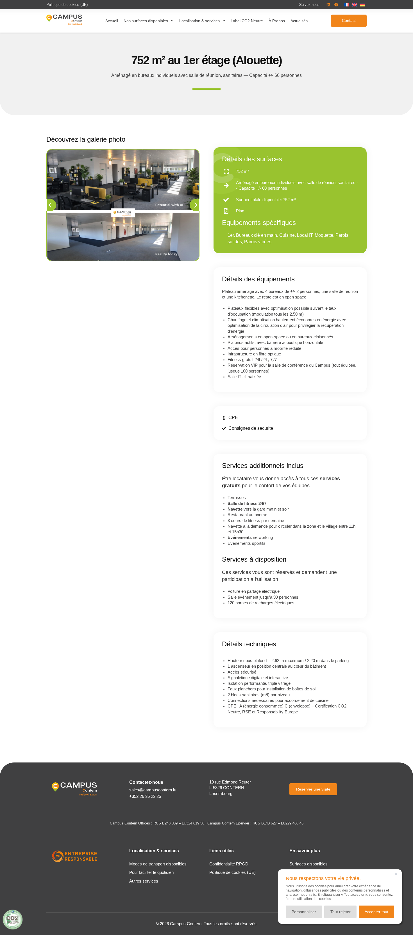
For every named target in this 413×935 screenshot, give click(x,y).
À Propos (277, 21)
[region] (340, 896)
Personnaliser (304, 911)
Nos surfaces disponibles (146, 21)
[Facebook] (336, 4)
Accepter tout (376, 911)
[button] (310, 4)
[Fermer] (395, 874)
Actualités (299, 21)
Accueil (111, 21)
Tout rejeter (340, 911)
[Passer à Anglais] (354, 4)
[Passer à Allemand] (362, 4)
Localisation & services (199, 21)
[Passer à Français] (347, 4)
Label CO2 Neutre (247, 21)
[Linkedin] (328, 4)
